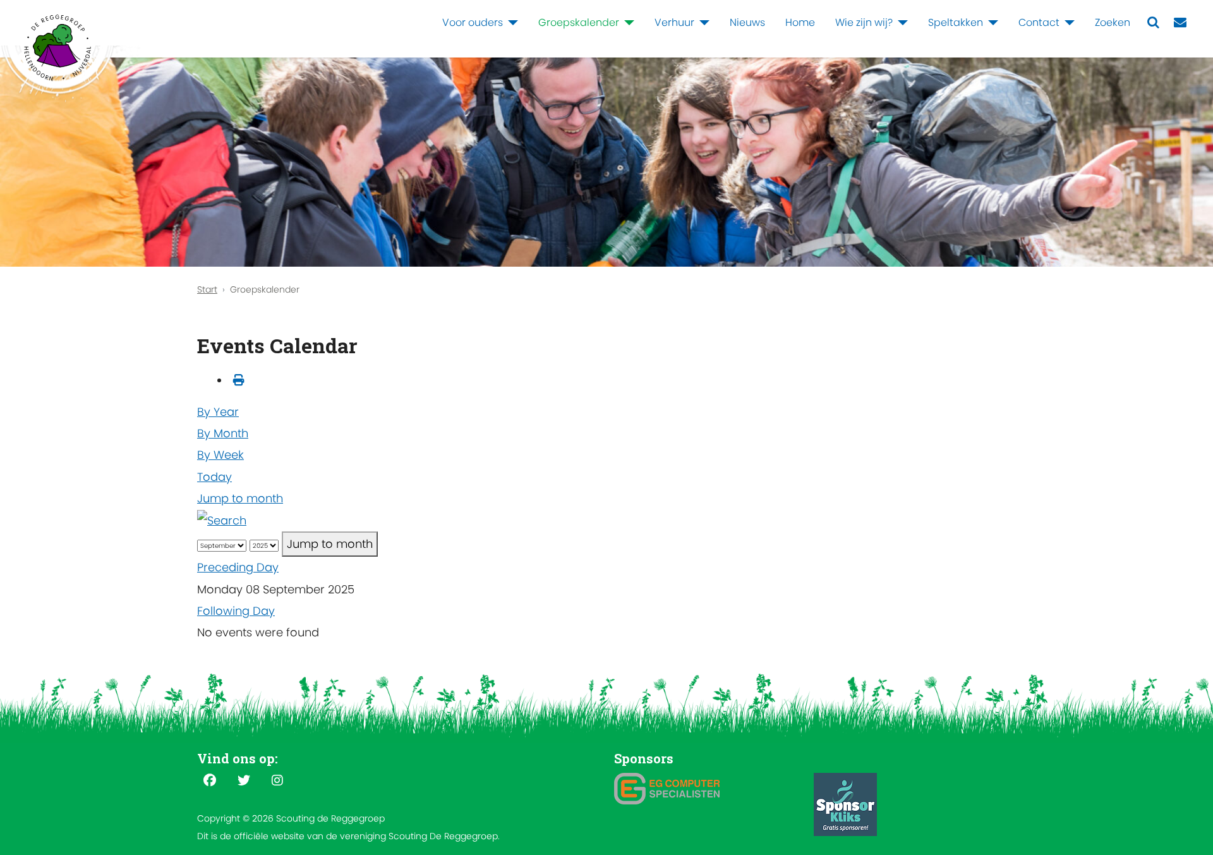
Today (214, 477)
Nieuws (747, 22)
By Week (220, 455)
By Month (222, 433)
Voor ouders (472, 22)
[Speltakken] (990, 22)
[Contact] (1067, 22)
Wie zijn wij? (864, 22)
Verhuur (674, 22)
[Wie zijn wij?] (900, 22)
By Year (218, 412)
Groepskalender (578, 22)
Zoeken (1112, 22)
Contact (1038, 22)
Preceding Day (238, 567)
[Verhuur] (701, 22)
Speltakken (955, 22)
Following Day (236, 611)
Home (800, 22)
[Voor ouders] (510, 22)
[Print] (238, 380)
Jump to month (240, 498)
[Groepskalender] (626, 22)
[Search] (221, 520)
